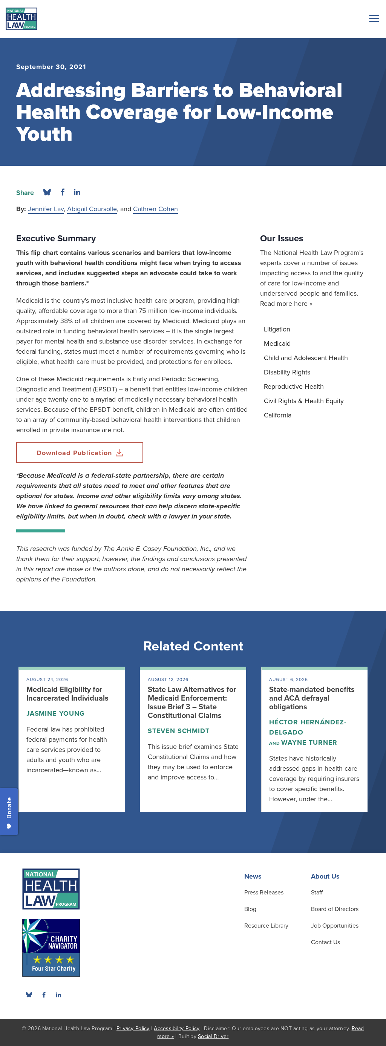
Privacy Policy (133, 1028)
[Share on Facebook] (62, 192)
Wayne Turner (309, 742)
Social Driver (213, 1036)
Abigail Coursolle (92, 209)
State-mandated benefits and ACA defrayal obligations (312, 698)
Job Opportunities (334, 925)
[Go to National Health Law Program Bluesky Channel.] (29, 995)
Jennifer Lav (46, 209)
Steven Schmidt (179, 731)
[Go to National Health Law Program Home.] (21, 19)
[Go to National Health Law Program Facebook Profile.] (44, 995)
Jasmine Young (55, 713)
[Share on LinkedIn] (77, 192)
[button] (373, 18)
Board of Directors (334, 909)
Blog (250, 909)
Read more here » (286, 303)
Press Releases (263, 892)
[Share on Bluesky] (47, 192)
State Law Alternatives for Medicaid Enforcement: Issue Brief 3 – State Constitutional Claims (192, 702)
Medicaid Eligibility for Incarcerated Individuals (67, 694)
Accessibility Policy (176, 1028)
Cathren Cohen (155, 209)
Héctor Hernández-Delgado (307, 727)
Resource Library (266, 925)
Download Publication (74, 453)
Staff (317, 892)
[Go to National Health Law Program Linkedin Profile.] (58, 995)
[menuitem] (315, 329)
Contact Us (325, 942)
